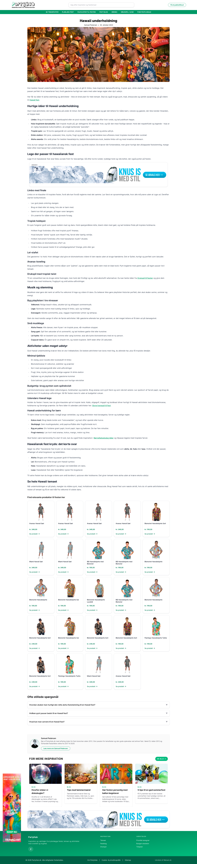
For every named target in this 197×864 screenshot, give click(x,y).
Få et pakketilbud (177, 5)
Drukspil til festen (145, 278)
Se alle (160, 759)
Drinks (114, 12)
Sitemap (128, 860)
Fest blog (103, 12)
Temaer (103, 840)
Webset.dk (167, 860)
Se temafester (52, 12)
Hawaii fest (34, 100)
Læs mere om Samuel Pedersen (55, 748)
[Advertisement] (184, 808)
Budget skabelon (142, 843)
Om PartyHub (92, 860)
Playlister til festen (87, 12)
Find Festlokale (144, 12)
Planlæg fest (68, 12)
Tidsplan (139, 847)
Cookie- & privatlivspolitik (111, 860)
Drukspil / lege (127, 12)
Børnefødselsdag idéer (104, 438)
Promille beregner (142, 840)
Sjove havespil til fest (101, 405)
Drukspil (103, 847)
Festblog (103, 843)
